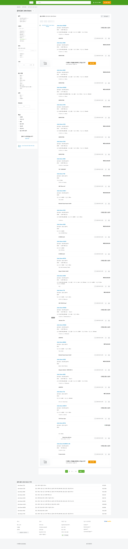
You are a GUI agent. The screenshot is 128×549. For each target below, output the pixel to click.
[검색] (37, 2)
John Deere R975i (61, 258)
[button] (106, 38)
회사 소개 (19, 524)
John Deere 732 (61, 290)
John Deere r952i (61, 224)
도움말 (18, 527)
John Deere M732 (61, 423)
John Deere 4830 (61, 42)
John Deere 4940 (61, 158)
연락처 (18, 529)
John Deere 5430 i (61, 190)
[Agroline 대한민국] (22, 2)
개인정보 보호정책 (43, 527)
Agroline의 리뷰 (42, 532)
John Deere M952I (61, 342)
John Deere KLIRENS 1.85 (63, 443)
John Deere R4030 (61, 325)
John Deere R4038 (61, 25)
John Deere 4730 (61, 104)
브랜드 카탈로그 (42, 534)
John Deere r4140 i (61, 241)
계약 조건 (41, 524)
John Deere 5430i (61, 275)
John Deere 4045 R (61, 405)
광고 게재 (92, 63)
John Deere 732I (61, 173)
